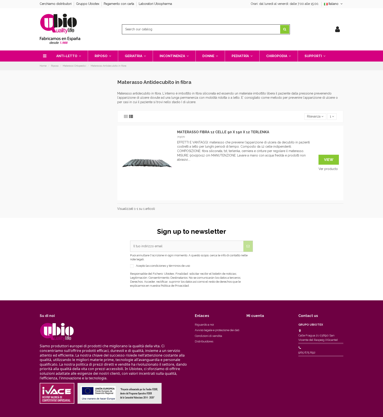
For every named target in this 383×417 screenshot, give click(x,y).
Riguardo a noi (204, 324)
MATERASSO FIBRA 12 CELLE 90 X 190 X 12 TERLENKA (223, 132)
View (328, 160)
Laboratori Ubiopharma (155, 4)
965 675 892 (306, 352)
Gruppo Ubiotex (88, 4)
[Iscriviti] (248, 246)
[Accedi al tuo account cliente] (337, 29)
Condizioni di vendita (208, 336)
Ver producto (328, 169)
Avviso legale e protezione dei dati (217, 330)
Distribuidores (204, 341)
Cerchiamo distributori (56, 4)
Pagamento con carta (119, 4)
